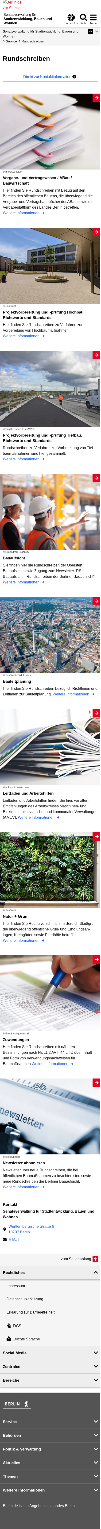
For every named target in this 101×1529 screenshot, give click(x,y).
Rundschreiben (33, 41)
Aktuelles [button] (11, 1463)
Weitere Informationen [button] (24, 1490)
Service (11, 41)
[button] (93, 31)
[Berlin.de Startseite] (17, 1404)
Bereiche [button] (11, 1380)
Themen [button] (10, 1476)
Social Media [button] (15, 1353)
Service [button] (10, 1422)
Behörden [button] (12, 1435)
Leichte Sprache (26, 1339)
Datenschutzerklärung (25, 1299)
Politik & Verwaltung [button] (22, 1449)
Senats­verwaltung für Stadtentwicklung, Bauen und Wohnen (40, 33)
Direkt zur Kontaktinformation (47, 77)
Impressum (16, 1286)
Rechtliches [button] (14, 1272)
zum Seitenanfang (76, 1259)
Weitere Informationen (21, 213)
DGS (17, 1326)
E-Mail (13, 1240)
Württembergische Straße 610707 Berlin (31, 1229)
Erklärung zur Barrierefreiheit (30, 1312)
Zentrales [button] (11, 1366)
